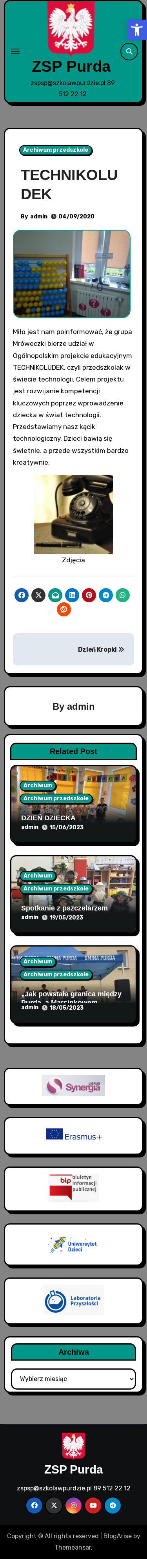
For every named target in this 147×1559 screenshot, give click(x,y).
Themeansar (72, 1547)
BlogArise (117, 1536)
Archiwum (38, 785)
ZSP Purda (71, 66)
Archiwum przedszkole (55, 150)
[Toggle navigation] (15, 51)
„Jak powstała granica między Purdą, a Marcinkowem (71, 998)
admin (38, 216)
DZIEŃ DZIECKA (48, 818)
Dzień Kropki (98, 649)
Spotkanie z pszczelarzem (64, 908)
